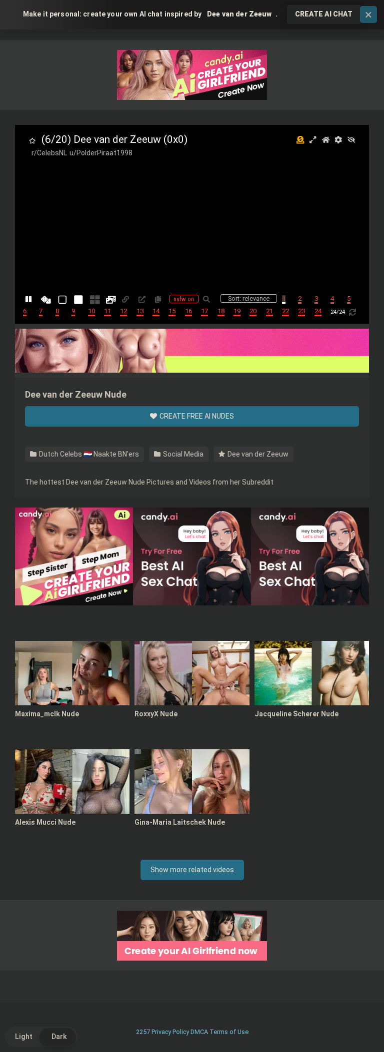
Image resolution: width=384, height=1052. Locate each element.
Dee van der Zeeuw (257, 454)
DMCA (199, 1032)
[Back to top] (350, 1022)
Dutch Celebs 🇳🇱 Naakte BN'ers (88, 454)
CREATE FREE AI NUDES (196, 416)
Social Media (183, 454)
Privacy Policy (170, 1032)
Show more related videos (192, 870)
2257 (143, 1032)
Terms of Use (229, 1032)
